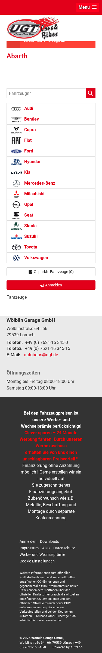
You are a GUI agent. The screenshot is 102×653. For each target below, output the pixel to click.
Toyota (30, 247)
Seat (28, 215)
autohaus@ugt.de (41, 354)
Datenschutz (64, 548)
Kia (26, 172)
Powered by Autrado (67, 647)
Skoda (30, 225)
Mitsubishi (33, 193)
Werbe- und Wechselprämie (42, 554)
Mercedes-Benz (39, 183)
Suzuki (30, 236)
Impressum (29, 548)
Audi (28, 108)
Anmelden (28, 541)
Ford (28, 151)
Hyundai (31, 161)
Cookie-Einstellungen (37, 561)
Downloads (49, 541)
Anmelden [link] (53, 285)
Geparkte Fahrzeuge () (54, 271)
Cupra (29, 129)
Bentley (31, 119)
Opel (28, 204)
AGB (46, 548)
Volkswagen (35, 257)
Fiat (27, 140)
